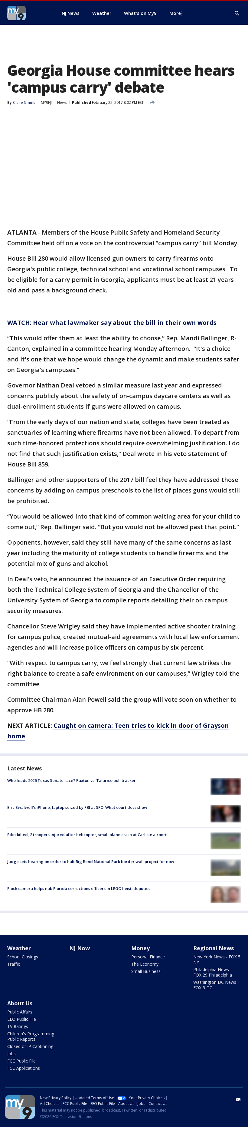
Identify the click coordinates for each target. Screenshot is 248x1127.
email (238, 1100)
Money (140, 948)
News (62, 102)
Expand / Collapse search (237, 13)
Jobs (11, 1053)
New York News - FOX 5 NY (216, 959)
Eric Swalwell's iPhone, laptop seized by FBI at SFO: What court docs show (77, 807)
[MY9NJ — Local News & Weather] (27, 13)
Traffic (13, 964)
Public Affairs (19, 1012)
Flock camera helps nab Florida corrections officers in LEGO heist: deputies (78, 888)
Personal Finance (148, 957)
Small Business (146, 971)
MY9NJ (46, 102)
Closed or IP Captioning (30, 1046)
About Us (19, 1003)
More (175, 13)
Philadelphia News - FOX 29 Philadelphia (212, 972)
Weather (19, 948)
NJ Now (79, 948)
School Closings (22, 957)
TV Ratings (17, 1026)
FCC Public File (21, 1061)
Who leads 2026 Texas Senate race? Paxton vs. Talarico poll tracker (71, 780)
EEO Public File (21, 1019)
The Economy (144, 964)
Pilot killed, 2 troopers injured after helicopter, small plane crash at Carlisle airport (87, 834)
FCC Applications (23, 1068)
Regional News (213, 948)
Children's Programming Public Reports (30, 1036)
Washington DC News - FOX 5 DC (216, 984)
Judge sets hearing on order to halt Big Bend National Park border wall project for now (90, 861)
